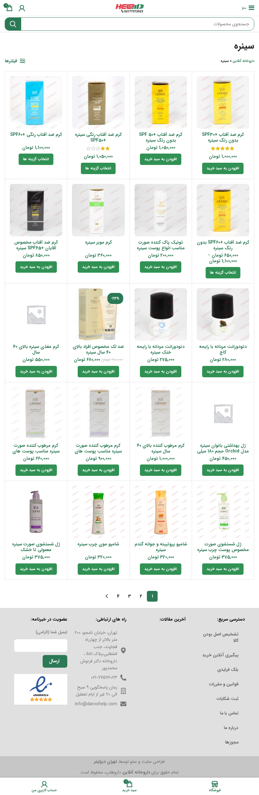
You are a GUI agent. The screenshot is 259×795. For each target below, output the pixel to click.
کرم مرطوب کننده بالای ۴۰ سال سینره (160, 448)
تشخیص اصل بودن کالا (220, 637)
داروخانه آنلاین (243, 61)
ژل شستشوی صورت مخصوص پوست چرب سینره (223, 547)
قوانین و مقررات (223, 684)
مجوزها (231, 742)
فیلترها (11, 61)
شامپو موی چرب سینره (98, 544)
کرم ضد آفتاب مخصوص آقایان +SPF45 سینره (36, 245)
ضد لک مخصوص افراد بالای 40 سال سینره (98, 349)
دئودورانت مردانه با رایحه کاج (223, 349)
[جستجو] (13, 24)
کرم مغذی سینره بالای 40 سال (36, 349)
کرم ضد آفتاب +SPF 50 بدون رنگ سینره (160, 137)
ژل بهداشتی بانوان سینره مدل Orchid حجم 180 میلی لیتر (223, 451)
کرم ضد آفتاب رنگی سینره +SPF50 (98, 137)
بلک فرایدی (227, 669)
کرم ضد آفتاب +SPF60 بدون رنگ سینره (223, 245)
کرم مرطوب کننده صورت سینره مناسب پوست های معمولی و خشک (98, 451)
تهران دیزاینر (105, 761)
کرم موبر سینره (98, 242)
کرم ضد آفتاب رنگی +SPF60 (36, 134)
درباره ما (231, 727)
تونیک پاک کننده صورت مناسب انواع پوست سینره (161, 245)
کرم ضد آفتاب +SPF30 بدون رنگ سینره (223, 137)
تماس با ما (229, 713)
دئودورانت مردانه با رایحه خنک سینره (160, 349)
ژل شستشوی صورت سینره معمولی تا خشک (36, 547)
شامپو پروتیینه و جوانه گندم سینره (161, 547)
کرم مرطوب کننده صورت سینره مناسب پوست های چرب (36, 451)
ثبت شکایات (227, 698)
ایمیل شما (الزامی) (51, 632)
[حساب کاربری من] (22, 8)
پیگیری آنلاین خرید (220, 655)
